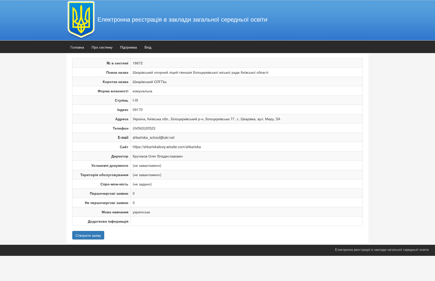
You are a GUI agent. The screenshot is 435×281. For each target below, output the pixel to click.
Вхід (147, 47)
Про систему (102, 47)
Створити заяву (88, 235)
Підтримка (128, 47)
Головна (77, 47)
